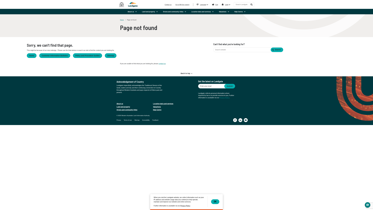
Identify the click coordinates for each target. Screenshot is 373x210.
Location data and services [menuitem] (201, 11)
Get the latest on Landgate (210, 81)
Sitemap (110, 56)
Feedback (155, 120)
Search (251, 4)
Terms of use (128, 120)
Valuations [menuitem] (223, 11)
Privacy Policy (224, 97)
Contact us (168, 4)
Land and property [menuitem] (148, 11)
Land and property (123, 107)
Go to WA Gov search (182, 4)
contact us (162, 63)
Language (203, 4)
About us (120, 103)
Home (122, 20)
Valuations (157, 107)
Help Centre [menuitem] (238, 11)
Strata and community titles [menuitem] (173, 11)
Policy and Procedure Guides (87, 56)
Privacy (119, 120)
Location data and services (163, 103)
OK (215, 201)
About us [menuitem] (131, 11)
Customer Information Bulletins (55, 56)
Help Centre (157, 110)
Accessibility (146, 120)
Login (226, 4)
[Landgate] (136, 4)
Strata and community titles (127, 110)
